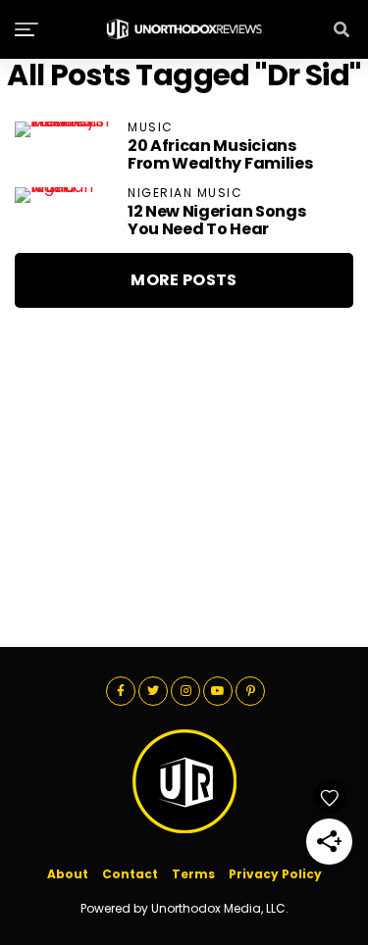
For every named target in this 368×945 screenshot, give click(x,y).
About (67, 874)
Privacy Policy (275, 874)
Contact (130, 874)
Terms (193, 874)
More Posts (184, 280)
